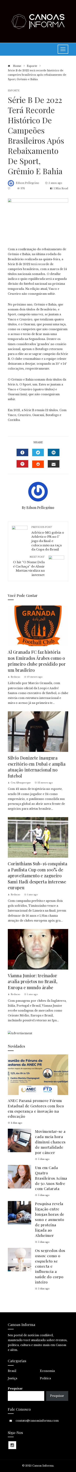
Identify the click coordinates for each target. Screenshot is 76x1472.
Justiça (12, 1378)
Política (45, 1378)
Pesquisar (15, 1388)
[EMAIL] (53, 464)
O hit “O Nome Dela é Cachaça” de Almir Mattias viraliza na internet (29, 566)
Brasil (12, 1371)
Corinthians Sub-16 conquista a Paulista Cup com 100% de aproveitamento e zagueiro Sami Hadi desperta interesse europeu (37, 875)
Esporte (13, 91)
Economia (47, 1371)
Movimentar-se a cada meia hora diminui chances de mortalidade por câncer (50, 1142)
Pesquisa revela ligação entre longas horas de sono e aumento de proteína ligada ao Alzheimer (49, 1219)
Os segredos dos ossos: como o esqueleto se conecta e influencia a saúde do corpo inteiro (50, 1266)
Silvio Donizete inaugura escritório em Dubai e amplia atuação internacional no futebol (36, 767)
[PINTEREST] (22, 464)
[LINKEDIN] (53, 452)
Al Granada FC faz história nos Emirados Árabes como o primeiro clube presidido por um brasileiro (37, 661)
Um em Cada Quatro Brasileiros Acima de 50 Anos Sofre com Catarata (51, 1178)
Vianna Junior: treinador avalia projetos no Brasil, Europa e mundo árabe (32, 981)
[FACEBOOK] (22, 452)
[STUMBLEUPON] (38, 464)
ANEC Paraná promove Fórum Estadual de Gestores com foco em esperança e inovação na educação (36, 1108)
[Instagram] (12, 1445)
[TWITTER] (38, 452)
